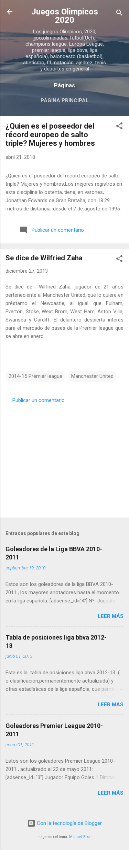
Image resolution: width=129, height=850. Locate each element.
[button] (119, 127)
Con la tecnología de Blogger (68, 823)
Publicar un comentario (38, 400)
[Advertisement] (64, 458)
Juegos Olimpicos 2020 (64, 16)
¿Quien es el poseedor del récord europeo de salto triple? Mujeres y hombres (50, 135)
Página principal (65, 100)
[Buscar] (119, 13)
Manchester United (92, 376)
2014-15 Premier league (35, 376)
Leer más (110, 616)
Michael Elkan (81, 837)
